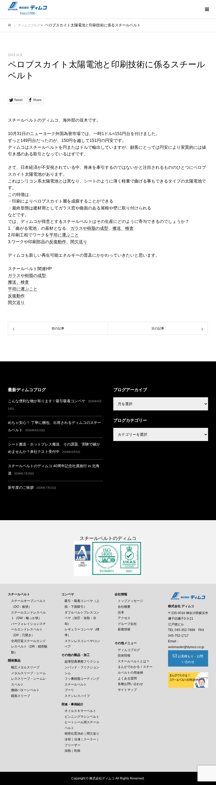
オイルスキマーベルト (80, 711)
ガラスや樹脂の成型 (89, 228)
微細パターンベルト (25, 690)
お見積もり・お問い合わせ (190, 659)
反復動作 (57, 242)
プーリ (69, 690)
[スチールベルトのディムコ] (27, 6)
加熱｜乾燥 (72, 751)
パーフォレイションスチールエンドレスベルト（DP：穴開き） (28, 629)
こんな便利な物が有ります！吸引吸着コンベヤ (46, 401)
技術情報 (124, 655)
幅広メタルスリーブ (25, 667)
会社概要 (124, 607)
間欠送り (78, 242)
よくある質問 (127, 678)
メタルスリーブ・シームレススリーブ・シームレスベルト (28, 678)
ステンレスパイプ (77, 696)
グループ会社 (127, 624)
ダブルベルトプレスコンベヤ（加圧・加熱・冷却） (82, 618)
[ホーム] (9, 25)
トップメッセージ (130, 601)
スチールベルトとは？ (133, 661)
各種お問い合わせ (130, 684)
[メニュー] (207, 9)
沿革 (121, 612)
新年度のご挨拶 (21, 487)
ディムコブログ (29, 25)
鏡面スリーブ (20, 696)
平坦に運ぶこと (64, 235)
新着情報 (124, 629)
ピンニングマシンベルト (82, 717)
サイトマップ (127, 690)
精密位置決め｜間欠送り (82, 733)
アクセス (124, 618)
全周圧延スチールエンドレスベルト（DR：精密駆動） (29, 646)
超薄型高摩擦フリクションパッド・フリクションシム (82, 667)
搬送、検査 (123, 228)
